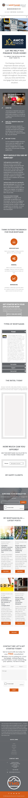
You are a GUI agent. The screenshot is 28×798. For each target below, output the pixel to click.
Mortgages (14, 747)
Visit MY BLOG (20, 12)
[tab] (14, 331)
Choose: (6, 463)
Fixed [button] (13, 331)
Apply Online (14, 752)
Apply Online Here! (14, 314)
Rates (14, 748)
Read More (5, 571)
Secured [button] (13, 371)
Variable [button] (13, 364)
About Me (14, 745)
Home (3, 16)
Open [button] (13, 368)
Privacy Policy (14, 753)
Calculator (14, 750)
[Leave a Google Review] (16, 9)
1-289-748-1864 (13, 12)
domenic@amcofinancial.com (15, 772)
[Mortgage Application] (20, 9)
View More (14, 632)
